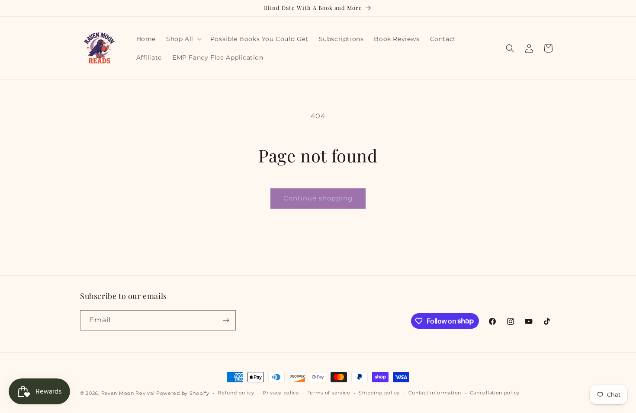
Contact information (434, 393)
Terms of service (329, 393)
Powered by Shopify (182, 393)
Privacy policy (281, 393)
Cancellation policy (495, 393)
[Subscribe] (225, 320)
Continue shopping (318, 198)
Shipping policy (379, 393)
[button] (183, 39)
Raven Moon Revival (128, 393)
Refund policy (236, 393)
